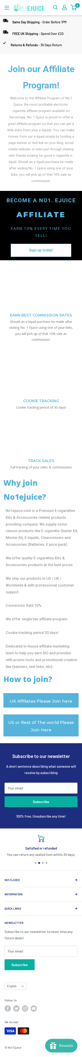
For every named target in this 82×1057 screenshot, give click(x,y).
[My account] (64, 7)
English (11, 986)
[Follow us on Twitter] (16, 1008)
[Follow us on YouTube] (34, 1008)
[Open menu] (7, 8)
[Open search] (55, 7)
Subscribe (41, 801)
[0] (74, 7)
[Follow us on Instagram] (25, 1008)
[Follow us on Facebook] (8, 1008)
